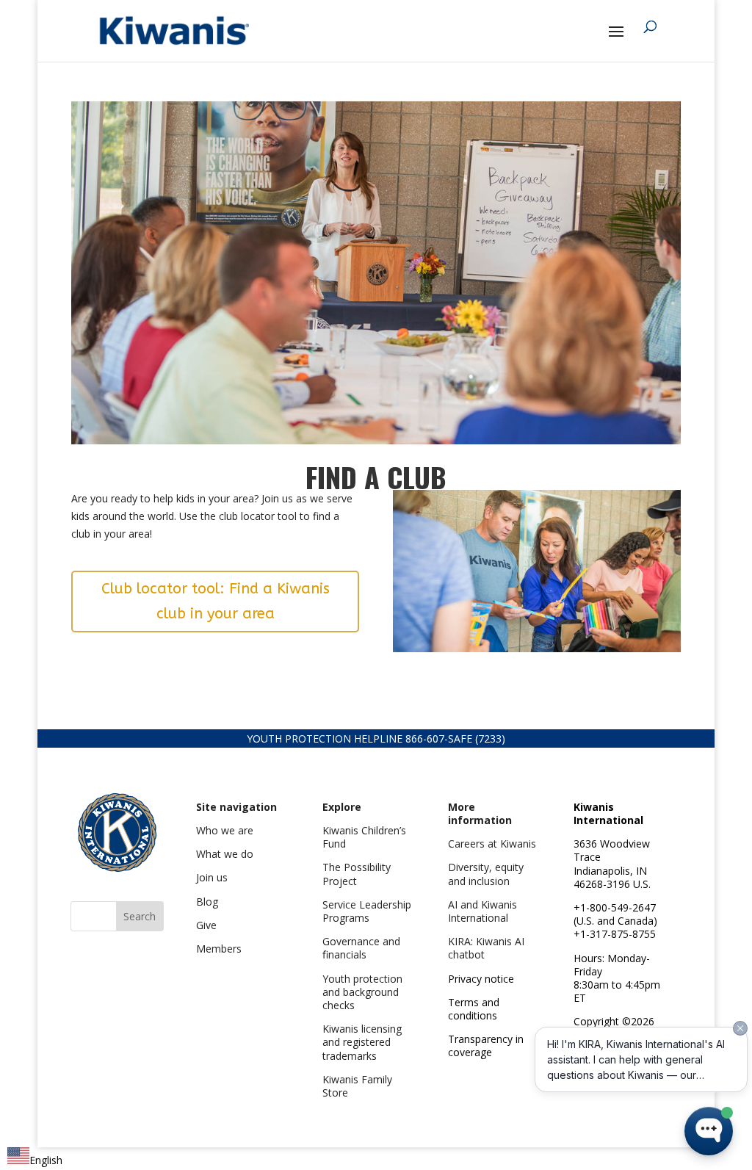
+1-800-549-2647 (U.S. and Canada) (615, 914)
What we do (224, 854)
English (45, 1160)
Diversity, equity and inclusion (486, 873)
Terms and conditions (473, 1008)
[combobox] (35, 1158)
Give (206, 925)
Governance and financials (361, 947)
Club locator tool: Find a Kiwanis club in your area (215, 601)
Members (219, 949)
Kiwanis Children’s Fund (364, 837)
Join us (212, 877)
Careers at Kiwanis (492, 844)
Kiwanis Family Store (357, 1085)
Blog (207, 902)
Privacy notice (481, 979)
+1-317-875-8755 (615, 934)
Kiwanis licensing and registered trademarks (362, 1042)
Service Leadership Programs (366, 911)
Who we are (224, 830)
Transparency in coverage (486, 1045)
